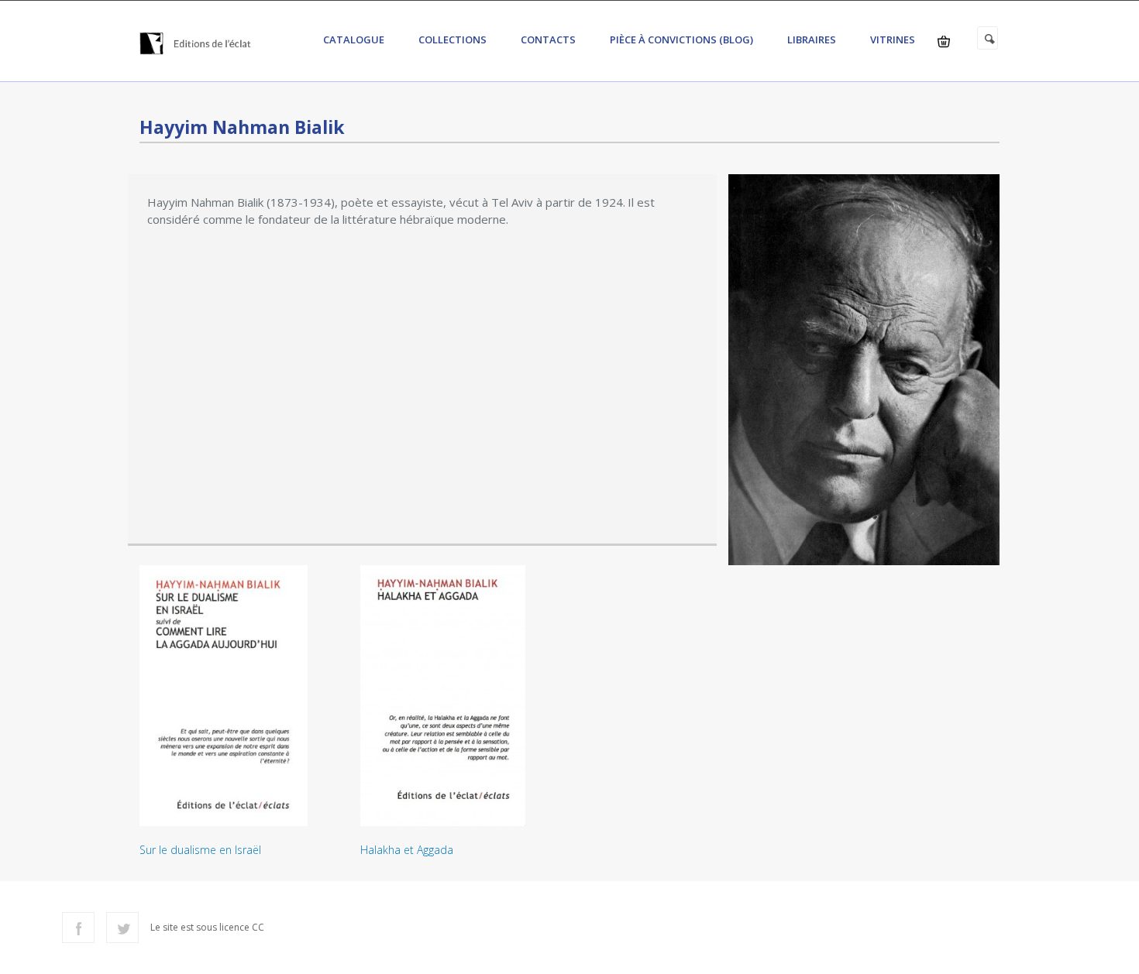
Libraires (811, 39)
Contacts (548, 39)
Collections (452, 39)
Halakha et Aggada (406, 849)
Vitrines (892, 39)
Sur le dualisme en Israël (200, 849)
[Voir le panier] (943, 41)
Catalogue (353, 39)
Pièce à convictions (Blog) (681, 39)
